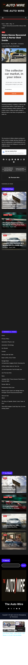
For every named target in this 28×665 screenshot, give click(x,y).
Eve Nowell (5, 247)
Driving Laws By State (7, 354)
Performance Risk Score (8, 387)
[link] (5, 623)
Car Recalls (5, 348)
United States (16, 46)
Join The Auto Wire (7, 373)
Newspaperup (22, 615)
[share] (13, 623)
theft (7, 46)
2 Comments (21, 43)
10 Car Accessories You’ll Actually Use (12, 369)
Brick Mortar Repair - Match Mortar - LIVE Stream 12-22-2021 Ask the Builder (8, 623)
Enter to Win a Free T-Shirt (9, 357)
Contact (4, 351)
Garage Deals (5, 361)
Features (6, 214)
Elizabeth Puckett (7, 206)
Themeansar (14, 617)
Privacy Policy (5, 338)
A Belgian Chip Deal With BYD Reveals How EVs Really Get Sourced (13, 245)
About (3, 398)
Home (3, 335)
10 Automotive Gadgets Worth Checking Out (13, 363)
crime (4, 46)
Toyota (10, 46)
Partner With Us (6, 384)
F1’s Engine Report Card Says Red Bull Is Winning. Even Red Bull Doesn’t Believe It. (13, 225)
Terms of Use (5, 395)
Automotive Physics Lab (8, 342)
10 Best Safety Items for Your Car (10, 366)
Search (6, 560)
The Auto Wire (14, 10)
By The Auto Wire (6, 43)
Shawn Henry (6, 226)
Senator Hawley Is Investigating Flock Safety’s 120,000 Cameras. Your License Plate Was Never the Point (13, 205)
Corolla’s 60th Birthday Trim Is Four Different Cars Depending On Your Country (11, 546)
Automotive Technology (8, 345)
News (3, 32)
